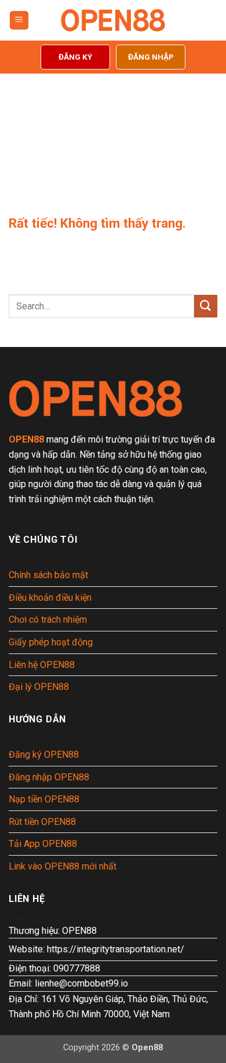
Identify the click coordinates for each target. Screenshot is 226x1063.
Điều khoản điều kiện (50, 597)
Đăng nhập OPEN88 (49, 777)
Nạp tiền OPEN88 (44, 799)
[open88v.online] (113, 20)
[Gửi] (205, 306)
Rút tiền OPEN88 (42, 821)
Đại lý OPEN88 (39, 686)
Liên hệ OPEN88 (42, 664)
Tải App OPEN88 (43, 843)
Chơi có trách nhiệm (48, 619)
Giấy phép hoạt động (51, 642)
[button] (19, 20)
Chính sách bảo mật (48, 574)
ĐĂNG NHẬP (151, 56)
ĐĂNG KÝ (75, 56)
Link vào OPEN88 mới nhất (62, 866)
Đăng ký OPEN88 (44, 754)
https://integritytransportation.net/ (115, 949)
